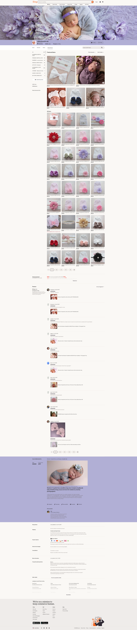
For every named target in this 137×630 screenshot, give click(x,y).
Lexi (51, 406)
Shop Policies (50, 47)
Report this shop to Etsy (36, 90)
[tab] (39, 52)
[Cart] (102, 2)
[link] (48, 269)
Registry (81, 4)
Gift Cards (87, 4)
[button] (93, 42)
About (44, 47)
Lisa (51, 377)
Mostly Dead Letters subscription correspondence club (77, 589)
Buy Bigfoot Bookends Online (37, 584)
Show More (68, 594)
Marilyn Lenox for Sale (54, 588)
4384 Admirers (34, 86)
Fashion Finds (69, 4)
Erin (51, 362)
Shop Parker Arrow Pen (73, 584)
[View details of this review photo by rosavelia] (57, 429)
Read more (75, 280)
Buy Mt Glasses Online (91, 593)
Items (33, 47)
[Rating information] (37, 44)
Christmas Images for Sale (36, 588)
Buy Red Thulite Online (36, 593)
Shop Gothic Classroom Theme (56, 584)
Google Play (44, 623)
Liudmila (51, 318)
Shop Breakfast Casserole (91, 584)
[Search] (92, 2)
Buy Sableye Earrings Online (92, 588)
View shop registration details (56, 577)
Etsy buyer (52, 289)
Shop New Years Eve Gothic (55, 593)
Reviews (38, 47)
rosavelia (51, 421)
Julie (51, 348)
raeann (51, 333)
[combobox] (64, 2)
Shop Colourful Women (73, 593)
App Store (36, 623)
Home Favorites (62, 4)
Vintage (76, 4)
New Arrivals (55, 4)
